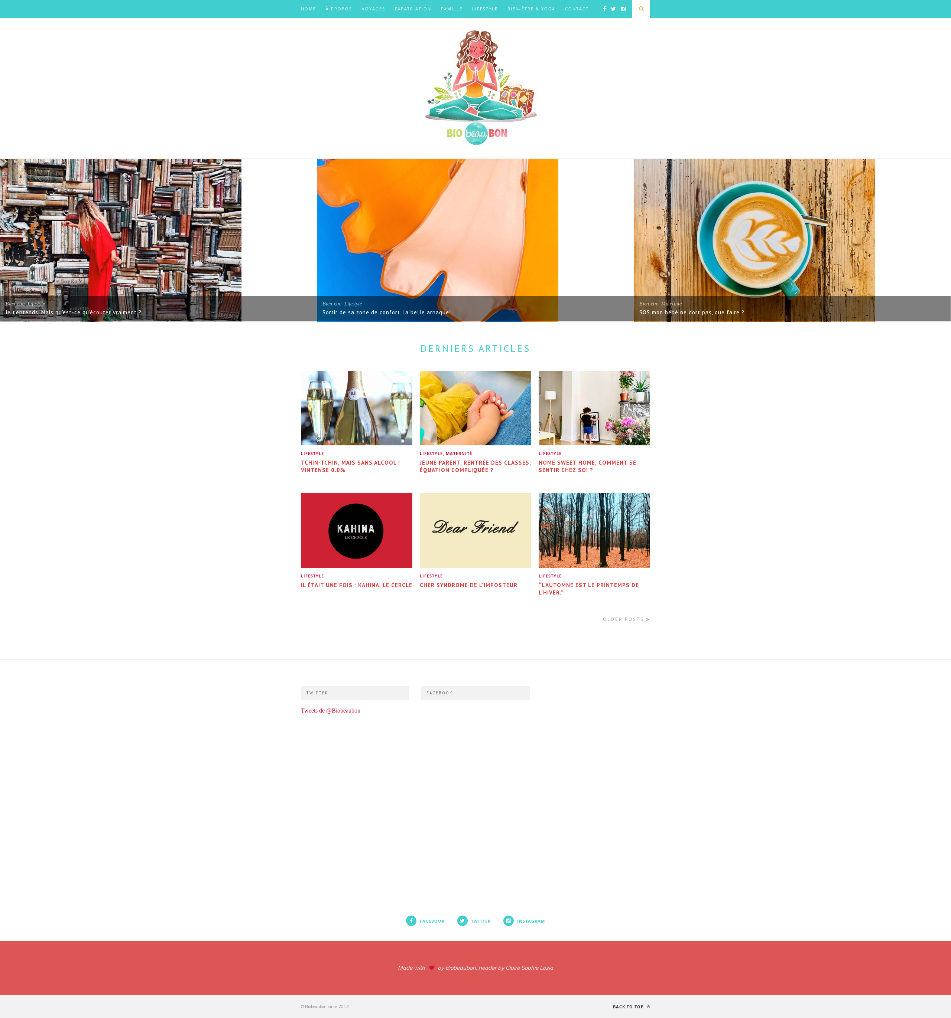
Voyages (373, 9)
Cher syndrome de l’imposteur (468, 585)
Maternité (671, 304)
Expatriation (413, 9)
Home (308, 9)
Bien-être (15, 304)
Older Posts (624, 619)
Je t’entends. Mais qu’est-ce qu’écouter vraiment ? (74, 312)
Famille (451, 9)
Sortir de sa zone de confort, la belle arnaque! (386, 312)
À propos (339, 9)
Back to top (629, 1006)
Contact (577, 9)
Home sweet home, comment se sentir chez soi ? (587, 466)
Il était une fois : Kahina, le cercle (356, 585)
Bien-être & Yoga (531, 9)
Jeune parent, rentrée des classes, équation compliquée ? (475, 466)
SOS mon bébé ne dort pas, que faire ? (691, 312)
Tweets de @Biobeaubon (330, 710)
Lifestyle (485, 9)
